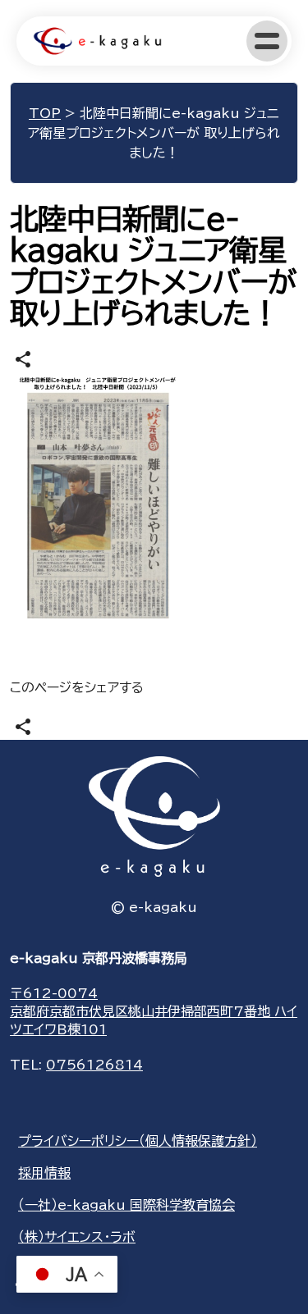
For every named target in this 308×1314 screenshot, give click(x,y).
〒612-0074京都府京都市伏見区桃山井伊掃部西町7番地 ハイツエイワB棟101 (153, 1012)
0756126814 (94, 1064)
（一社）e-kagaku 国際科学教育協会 (126, 1204)
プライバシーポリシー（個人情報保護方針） (137, 1140)
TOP (45, 113)
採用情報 (44, 1172)
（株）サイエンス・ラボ (77, 1236)
